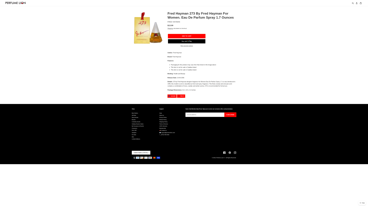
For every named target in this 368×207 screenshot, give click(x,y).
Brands (134, 119)
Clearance (134, 128)
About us (161, 115)
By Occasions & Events (138, 126)
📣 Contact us (163, 130)
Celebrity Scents (136, 121)
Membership (162, 128)
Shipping (170, 28)
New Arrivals (135, 117)
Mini (133, 137)
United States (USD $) (141, 152)
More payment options (187, 46)
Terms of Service (163, 124)
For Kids (134, 134)
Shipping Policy (163, 121)
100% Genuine (163, 126)
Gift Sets (134, 115)
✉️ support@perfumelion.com (167, 132)
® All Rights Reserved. (230, 157)
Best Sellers (135, 113)
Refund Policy (163, 119)
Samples (134, 132)
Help (160, 113)
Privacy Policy (163, 117)
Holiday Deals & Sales (137, 124)
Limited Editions (136, 139)
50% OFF (134, 130)
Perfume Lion (219, 157)
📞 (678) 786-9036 (164, 134)
